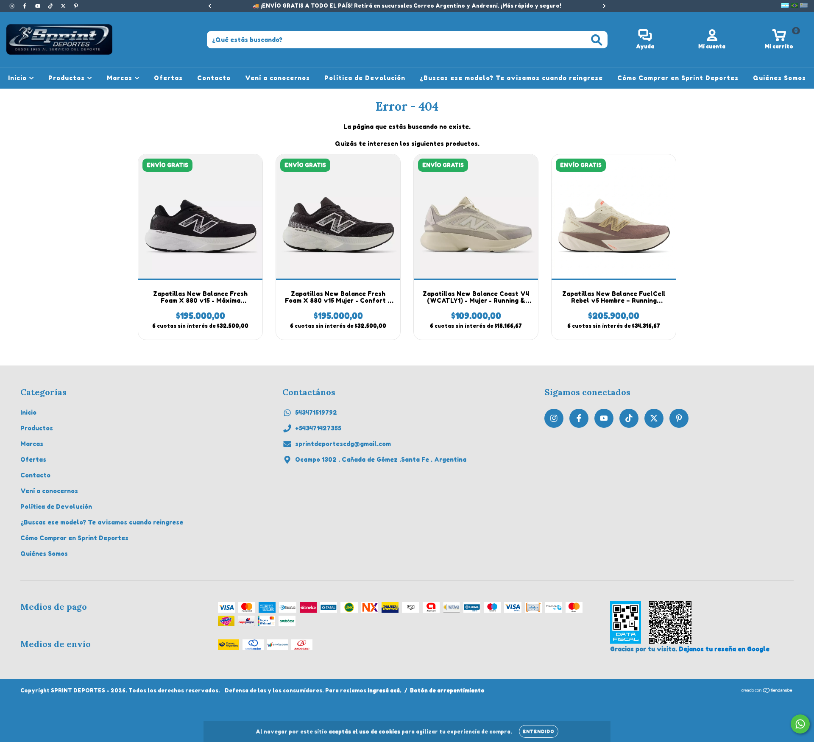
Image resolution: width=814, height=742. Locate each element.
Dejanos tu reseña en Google (724, 649)
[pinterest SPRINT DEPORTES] (75, 5)
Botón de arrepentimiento (447, 690)
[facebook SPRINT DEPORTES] (25, 5)
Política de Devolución (364, 77)
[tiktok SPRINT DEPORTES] (51, 5)
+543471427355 (318, 428)
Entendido (539, 731)
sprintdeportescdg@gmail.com (343, 443)
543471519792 (316, 412)
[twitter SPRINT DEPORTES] (64, 5)
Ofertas (168, 77)
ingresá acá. (384, 690)
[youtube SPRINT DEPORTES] (38, 5)
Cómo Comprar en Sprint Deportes (678, 77)
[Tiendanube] (767, 691)
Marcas (120, 77)
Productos (67, 77)
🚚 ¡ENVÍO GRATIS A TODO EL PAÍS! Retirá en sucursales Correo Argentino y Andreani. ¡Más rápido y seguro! (407, 6)
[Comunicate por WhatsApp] (800, 724)
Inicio (18, 77)
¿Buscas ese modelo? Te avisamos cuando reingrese (511, 77)
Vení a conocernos (277, 77)
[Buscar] (597, 40)
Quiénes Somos (779, 77)
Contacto (214, 77)
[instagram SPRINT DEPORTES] (12, 5)
